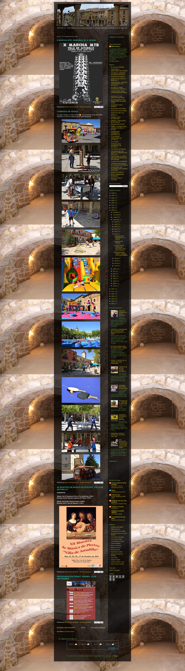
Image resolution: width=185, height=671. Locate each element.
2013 (112, 301)
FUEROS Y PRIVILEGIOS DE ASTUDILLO (118, 121)
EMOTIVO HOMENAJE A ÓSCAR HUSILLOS (123, 313)
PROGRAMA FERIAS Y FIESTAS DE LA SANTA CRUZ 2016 (118, 435)
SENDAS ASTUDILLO (117, 172)
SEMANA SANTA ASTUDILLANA (116, 117)
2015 (112, 296)
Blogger (116, 656)
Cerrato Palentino (116, 543)
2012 (112, 303)
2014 (112, 298)
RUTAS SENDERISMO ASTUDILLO (117, 175)
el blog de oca (115, 495)
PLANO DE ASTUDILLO (117, 76)
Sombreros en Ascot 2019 (118, 520)
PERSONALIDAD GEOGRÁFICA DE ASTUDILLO (116, 145)
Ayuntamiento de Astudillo (118, 531)
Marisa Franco (115, 46)
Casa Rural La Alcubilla (117, 537)
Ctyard (113, 490)
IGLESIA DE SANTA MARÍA (119, 110)
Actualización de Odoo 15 (118, 492)
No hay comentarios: (86, 107)
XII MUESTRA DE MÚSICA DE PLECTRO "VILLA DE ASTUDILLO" (120, 248)
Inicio (83, 628)
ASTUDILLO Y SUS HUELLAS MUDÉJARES (118, 97)
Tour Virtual (114, 557)
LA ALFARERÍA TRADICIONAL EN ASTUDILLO (116, 138)
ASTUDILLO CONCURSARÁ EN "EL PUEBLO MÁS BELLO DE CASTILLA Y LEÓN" (119, 332)
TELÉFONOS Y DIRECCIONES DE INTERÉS (119, 70)
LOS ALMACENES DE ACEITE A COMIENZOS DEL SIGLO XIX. (119, 153)
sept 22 (116, 224)
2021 (112, 205)
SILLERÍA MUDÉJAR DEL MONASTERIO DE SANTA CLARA (118, 101)
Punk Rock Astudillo (116, 552)
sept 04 (116, 263)
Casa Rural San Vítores (117, 541)
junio (114, 273)
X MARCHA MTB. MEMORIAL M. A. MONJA (76, 40)
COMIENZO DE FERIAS (67, 111)
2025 (112, 195)
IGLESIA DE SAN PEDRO (118, 108)
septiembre (116, 219)
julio (114, 271)
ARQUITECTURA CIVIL (117, 113)
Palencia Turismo (116, 547)
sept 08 (116, 261)
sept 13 (116, 231)
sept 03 (116, 265)
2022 (112, 203)
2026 (112, 193)
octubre (115, 217)
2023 (112, 200)
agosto (115, 269)
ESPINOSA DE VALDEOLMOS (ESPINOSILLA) (115, 133)
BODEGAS (114, 115)
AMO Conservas (115, 529)
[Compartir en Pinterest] (102, 107)
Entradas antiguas (98, 628)
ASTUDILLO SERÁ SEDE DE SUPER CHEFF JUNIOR (119, 347)
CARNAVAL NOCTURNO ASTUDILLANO (123, 387)
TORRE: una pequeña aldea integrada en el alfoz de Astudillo (119, 128)
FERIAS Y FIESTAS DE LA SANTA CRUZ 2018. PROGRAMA (118, 362)
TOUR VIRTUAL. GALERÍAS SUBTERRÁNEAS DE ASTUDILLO (119, 84)
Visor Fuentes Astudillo (117, 564)
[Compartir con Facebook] (100, 107)
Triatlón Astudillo (115, 559)
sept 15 (116, 226)
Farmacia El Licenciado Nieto (119, 503)
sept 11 (116, 258)
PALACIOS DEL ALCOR (117, 124)
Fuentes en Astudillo (117, 506)
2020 (112, 207)
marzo (115, 281)
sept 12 (116, 234)
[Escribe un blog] (97, 107)
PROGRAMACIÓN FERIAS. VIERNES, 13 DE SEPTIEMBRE (121, 254)
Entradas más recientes (66, 628)
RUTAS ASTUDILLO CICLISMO (116, 178)
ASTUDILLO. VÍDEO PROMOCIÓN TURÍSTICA (118, 88)
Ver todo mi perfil (114, 61)
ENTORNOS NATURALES (118, 149)
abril (114, 278)
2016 (112, 294)
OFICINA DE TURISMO (117, 67)
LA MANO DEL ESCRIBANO (119, 161)
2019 (112, 210)
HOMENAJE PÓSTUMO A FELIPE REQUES (122, 417)
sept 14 (116, 229)
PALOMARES (115, 142)
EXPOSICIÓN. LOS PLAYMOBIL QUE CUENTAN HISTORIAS (119, 169)
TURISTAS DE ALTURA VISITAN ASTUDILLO (123, 369)
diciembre (116, 212)
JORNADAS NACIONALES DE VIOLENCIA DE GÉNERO (119, 164)
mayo (114, 276)
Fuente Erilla (114, 508)
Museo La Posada (116, 545)
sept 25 (116, 222)
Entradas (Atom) (69, 631)
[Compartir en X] (99, 107)
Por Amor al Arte (115, 549)
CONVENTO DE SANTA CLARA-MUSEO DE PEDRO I (119, 92)
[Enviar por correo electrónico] (95, 107)
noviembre (116, 214)
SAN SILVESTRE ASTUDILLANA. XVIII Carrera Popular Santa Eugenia (123, 443)
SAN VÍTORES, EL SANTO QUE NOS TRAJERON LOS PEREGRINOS (119, 158)
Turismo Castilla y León (117, 562)
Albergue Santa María (117, 527)
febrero (115, 283)
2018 (112, 289)
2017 (112, 291)
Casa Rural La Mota (116, 539)
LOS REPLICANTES (116, 514)
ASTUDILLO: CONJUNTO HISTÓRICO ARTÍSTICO (118, 73)
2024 (112, 198)
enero (114, 286)
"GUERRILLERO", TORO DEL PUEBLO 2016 (123, 402)
